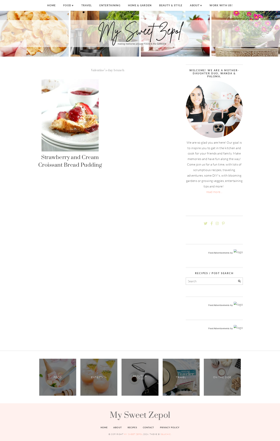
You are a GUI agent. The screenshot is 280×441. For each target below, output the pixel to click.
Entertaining (109, 5)
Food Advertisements (219, 253)
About (194, 5)
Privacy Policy (170, 427)
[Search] (239, 281)
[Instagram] (217, 223)
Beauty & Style (170, 5)
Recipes (132, 427)
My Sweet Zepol (140, 414)
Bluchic (166, 434)
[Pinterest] (223, 223)
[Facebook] (212, 223)
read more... (214, 192)
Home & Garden (140, 5)
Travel (86, 5)
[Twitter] (205, 223)
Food (67, 5)
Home (51, 5)
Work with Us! (221, 5)
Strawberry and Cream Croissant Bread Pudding (70, 161)
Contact (148, 427)
